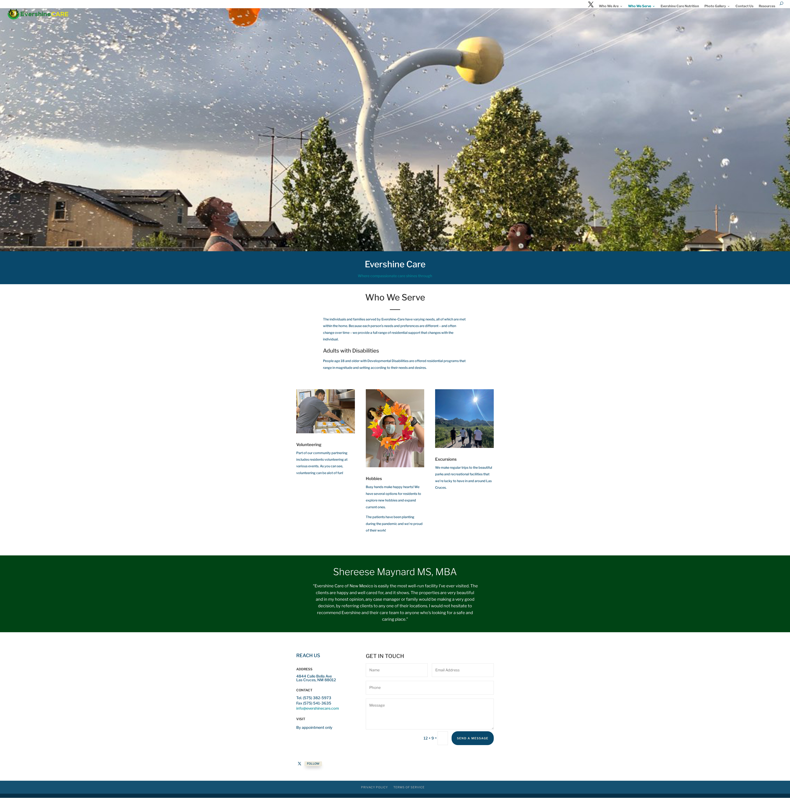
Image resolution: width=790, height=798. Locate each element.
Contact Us (744, 6)
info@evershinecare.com (317, 708)
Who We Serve (639, 6)
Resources (767, 6)
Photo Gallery (715, 6)
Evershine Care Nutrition (680, 6)
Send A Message (472, 738)
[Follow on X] (299, 763)
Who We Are (609, 6)
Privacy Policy (374, 787)
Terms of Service (409, 787)
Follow (313, 763)
